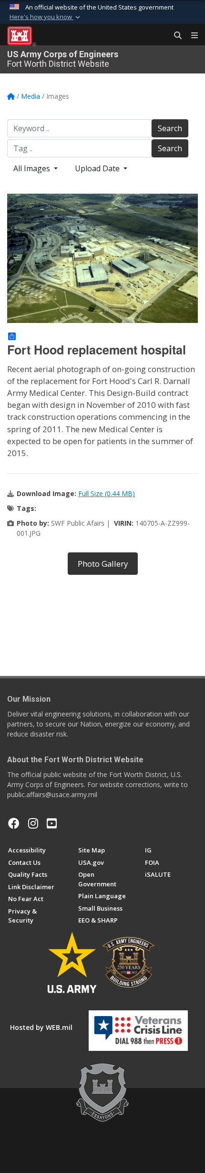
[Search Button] (174, 36)
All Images (32, 168)
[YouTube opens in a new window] (52, 823)
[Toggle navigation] (191, 36)
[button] (46, 17)
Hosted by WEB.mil (41, 1027)
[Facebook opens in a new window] (14, 823)
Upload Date (98, 168)
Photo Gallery (103, 563)
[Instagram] (33, 823)
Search (170, 128)
